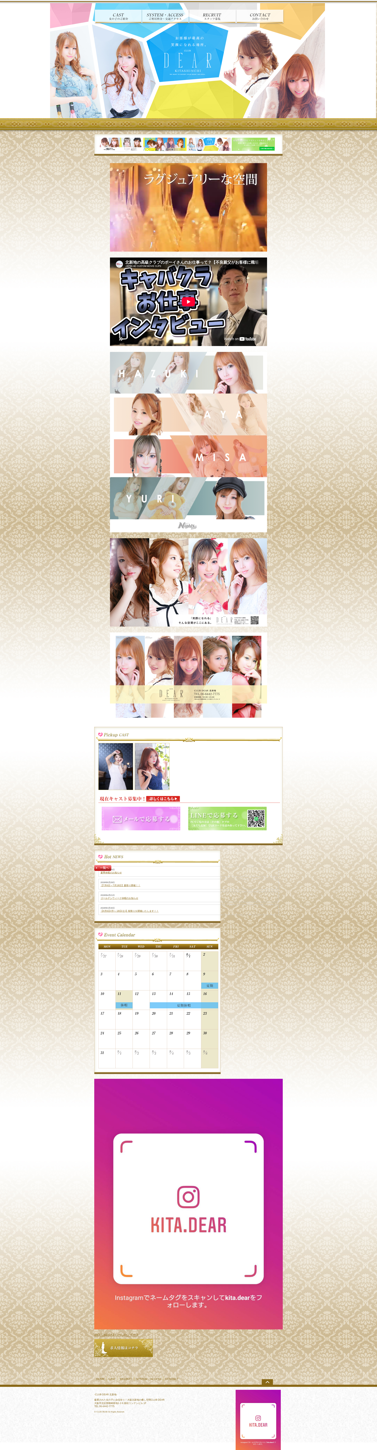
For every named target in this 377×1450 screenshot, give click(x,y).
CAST (112, 1379)
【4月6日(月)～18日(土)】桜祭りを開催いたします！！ (130, 911)
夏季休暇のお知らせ (111, 872)
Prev (5, 61)
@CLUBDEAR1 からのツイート (116, 1334)
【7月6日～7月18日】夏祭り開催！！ (120, 885)
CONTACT (171, 1379)
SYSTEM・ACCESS (148, 1379)
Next (372, 61)
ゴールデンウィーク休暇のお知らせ (119, 898)
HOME (100, 1379)
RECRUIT (126, 1379)
